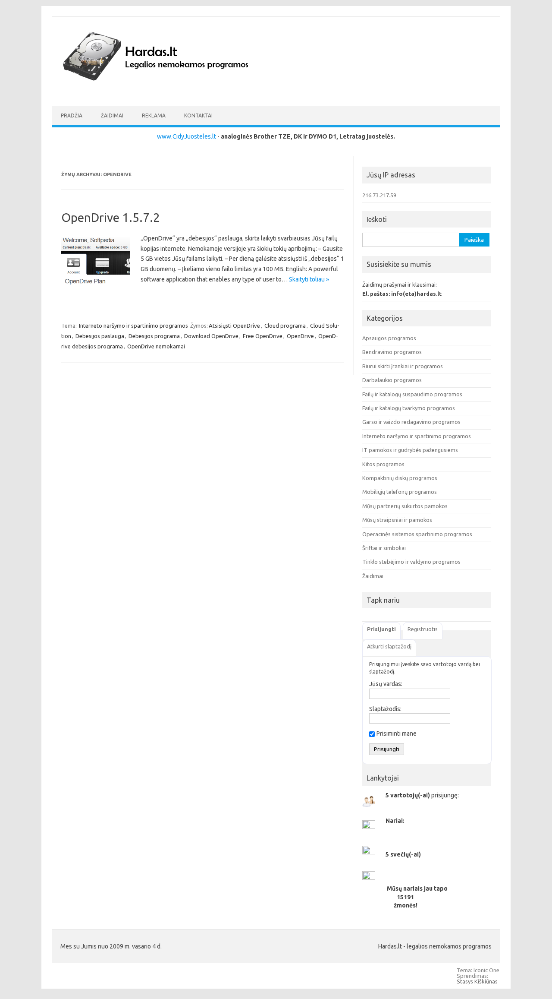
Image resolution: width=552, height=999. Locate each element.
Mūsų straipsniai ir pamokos (397, 520)
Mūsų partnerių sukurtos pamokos (405, 506)
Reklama (154, 115)
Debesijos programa (154, 336)
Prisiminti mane (396, 733)
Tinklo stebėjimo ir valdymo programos (411, 562)
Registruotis (423, 629)
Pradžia (71, 115)
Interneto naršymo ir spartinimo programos (133, 325)
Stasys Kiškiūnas (477, 981)
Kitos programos (383, 464)
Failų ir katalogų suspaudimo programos (412, 394)
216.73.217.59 (379, 195)
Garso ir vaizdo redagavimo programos (411, 422)
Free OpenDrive (262, 336)
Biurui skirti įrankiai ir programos (402, 366)
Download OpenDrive (211, 336)
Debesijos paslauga (99, 336)
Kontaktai (198, 115)
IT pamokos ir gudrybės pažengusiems (410, 450)
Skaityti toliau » (309, 279)
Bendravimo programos (392, 352)
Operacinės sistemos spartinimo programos (417, 534)
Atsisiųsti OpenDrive (234, 325)
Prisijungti (381, 629)
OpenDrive (300, 336)
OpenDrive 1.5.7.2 (110, 217)
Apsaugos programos (389, 338)
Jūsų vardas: (385, 683)
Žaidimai (112, 115)
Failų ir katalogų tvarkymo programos (408, 408)
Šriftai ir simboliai (384, 548)
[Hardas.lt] (167, 91)
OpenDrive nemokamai (156, 346)
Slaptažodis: (385, 708)
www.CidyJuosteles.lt (186, 136)
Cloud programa (285, 325)
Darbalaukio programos (392, 380)
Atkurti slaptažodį (389, 646)
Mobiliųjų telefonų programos (399, 492)
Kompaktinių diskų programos (399, 478)
